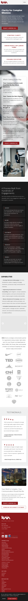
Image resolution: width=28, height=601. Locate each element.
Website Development (6, 550)
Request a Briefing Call (9, 28)
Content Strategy (5, 546)
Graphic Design (5, 544)
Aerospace (4, 573)
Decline (4, 598)
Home (3, 580)
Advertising (4, 542)
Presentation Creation (6, 557)
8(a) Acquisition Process (6, 589)
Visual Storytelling (5, 566)
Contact (3, 590)
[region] (14, 323)
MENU (24, 2)
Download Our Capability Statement (13, 507)
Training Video (4, 567)
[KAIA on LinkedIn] (3, 536)
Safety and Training (5, 558)
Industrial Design (5, 563)
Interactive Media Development (8, 552)
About (3, 587)
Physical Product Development (7, 560)
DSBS (3, 533)
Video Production (5, 556)
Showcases (4, 586)
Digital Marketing (5, 545)
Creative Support (5, 565)
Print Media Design (5, 554)
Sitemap (3, 591)
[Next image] (25, 323)
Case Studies (4, 584)
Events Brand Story (5, 553)
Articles (3, 583)
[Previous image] (3, 323)
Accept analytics (12, 598)
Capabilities (4, 582)
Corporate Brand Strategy (7, 548)
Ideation (3, 549)
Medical (3, 574)
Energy (3, 575)
